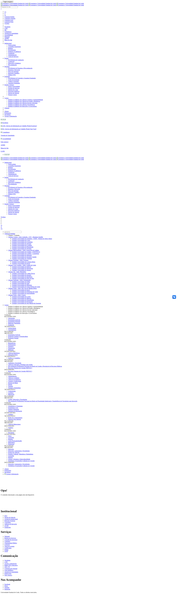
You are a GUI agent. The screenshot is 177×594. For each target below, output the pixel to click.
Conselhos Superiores (14, 46)
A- (5, 15)
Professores (7, 113)
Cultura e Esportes (13, 81)
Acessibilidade (8, 35)
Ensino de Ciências (13, 452)
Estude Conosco (9, 85)
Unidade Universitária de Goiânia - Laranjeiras (25, 253)
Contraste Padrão (9, 17)
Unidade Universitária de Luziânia (22, 245)
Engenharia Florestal (14, 321)
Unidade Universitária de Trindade (22, 258)
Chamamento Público (10, 543)
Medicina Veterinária (14, 323)
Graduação (11, 61)
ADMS (6, 38)
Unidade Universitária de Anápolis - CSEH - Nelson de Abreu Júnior (32, 238)
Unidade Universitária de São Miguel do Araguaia (26, 303)
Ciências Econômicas (14, 379)
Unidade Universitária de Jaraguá (21, 243)
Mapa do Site (8, 40)
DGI (5, 516)
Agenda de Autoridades (11, 33)
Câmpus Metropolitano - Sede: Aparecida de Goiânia (23, 250)
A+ (5, 12)
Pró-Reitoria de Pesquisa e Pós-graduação (20, 68)
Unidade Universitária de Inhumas (22, 255)
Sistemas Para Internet (14, 419)
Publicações (7, 573)
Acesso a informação (10, 563)
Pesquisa (6, 66)
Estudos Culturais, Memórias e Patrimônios (20, 454)
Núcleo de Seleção (13, 93)
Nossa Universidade (14, 86)
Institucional (8, 43)
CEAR (6, 525)
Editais (6, 549)
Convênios (7, 522)
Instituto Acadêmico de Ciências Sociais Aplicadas (22, 103)
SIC (5, 30)
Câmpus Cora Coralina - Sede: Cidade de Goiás (22, 265)
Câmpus (6, 108)
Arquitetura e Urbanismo (15, 406)
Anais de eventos (9, 546)
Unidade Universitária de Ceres (21, 240)
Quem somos (12, 45)
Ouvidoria (7, 27)
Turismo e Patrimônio (14, 388)
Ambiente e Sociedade (14, 363)
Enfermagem (12, 345)
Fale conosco (4, 142)
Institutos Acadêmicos (14, 51)
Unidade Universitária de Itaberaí (21, 267)
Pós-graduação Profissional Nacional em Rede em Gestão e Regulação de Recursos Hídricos (35, 366)
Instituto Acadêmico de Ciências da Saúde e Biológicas (24, 101)
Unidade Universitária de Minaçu (21, 298)
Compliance (7, 32)
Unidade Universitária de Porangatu (22, 301)
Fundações (7, 527)
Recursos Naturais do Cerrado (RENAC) (20, 368)
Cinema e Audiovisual (14, 381)
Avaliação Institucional (11, 519)
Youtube (6, 587)
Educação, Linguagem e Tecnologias (19, 451)
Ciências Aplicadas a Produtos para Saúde (20, 364)
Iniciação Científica (13, 73)
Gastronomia (12, 391)
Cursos (6, 98)
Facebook (7, 584)
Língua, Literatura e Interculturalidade (19, 459)
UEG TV (7, 567)
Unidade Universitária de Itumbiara (22, 277)
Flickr (6, 586)
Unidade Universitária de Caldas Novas (23, 273)
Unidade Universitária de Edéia (21, 282)
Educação (11, 449)
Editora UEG (12, 75)
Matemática (11, 442)
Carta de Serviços (13, 56)
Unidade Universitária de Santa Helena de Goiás (26, 287)
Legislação (11, 53)
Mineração (11, 394)
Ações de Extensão (13, 80)
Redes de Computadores (15, 417)
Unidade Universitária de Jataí (20, 283)
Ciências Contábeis (13, 378)
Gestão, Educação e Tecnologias (17, 399)
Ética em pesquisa (13, 71)
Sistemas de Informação (15, 411)
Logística (10, 393)
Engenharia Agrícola (14, 320)
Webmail (7, 36)
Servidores (7, 114)
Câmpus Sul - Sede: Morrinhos (17, 272)
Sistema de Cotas (13, 90)
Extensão (7, 76)
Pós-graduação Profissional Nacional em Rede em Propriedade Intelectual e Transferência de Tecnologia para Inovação (42, 401)
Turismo (10, 386)
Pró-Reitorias (12, 50)
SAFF (6, 551)
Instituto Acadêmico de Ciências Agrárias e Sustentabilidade (25, 99)
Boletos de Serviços (10, 538)
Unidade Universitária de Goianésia (22, 242)
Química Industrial (13, 409)
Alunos (6, 111)
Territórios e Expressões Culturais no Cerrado (21, 461)
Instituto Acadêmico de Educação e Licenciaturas (22, 106)
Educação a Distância (14, 63)
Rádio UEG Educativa (11, 565)
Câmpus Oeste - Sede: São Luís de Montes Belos (22, 288)
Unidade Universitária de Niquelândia (23, 300)
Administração (12, 55)
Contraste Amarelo (9, 18)
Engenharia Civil (13, 408)
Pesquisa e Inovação (14, 70)
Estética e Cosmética (14, 358)
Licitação (7, 544)
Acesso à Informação (10, 116)
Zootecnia (11, 325)
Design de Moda (13, 383)
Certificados (7, 548)
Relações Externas (9, 521)
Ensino (6, 58)
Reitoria (10, 48)
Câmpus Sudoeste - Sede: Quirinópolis (19, 280)
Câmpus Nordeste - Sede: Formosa (18, 260)
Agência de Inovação (10, 524)
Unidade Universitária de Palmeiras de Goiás (25, 291)
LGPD (3, 151)
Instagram (7, 589)
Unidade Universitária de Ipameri (21, 275)
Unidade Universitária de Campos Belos (23, 262)
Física (10, 436)
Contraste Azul (8, 20)
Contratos (7, 541)
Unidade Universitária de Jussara (21, 270)
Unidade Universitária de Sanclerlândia (23, 293)
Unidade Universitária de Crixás (21, 296)
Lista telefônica (8, 570)
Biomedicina (11, 343)
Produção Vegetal (13, 338)
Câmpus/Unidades (9, 233)
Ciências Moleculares (14, 424)
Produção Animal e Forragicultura (18, 336)
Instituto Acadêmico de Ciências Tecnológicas (21, 104)
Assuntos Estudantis (14, 83)
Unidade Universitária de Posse (21, 263)
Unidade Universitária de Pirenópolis (22, 247)
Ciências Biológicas (14, 353)
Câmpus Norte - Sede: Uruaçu (17, 295)
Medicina (11, 350)
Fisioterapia (11, 348)
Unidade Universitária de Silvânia (21, 248)
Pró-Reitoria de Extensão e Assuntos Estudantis (22, 78)
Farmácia (10, 346)
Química (10, 414)
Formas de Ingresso (13, 88)
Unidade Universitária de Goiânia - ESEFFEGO (26, 252)
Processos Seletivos (13, 91)
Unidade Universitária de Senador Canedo (24, 257)
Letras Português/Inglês (15, 441)
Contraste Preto (8, 22)
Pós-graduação (12, 65)
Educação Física (13, 354)
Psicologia (11, 432)
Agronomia (11, 318)
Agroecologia (12, 328)
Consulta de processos (10, 539)
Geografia (11, 437)
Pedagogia (11, 444)
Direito (10, 384)
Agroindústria (12, 330)
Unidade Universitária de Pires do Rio (23, 278)
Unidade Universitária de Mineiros (22, 285)
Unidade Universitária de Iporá (21, 290)
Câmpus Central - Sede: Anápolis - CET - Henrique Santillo (25, 237)
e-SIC (6, 28)
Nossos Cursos (12, 95)
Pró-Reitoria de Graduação (16, 60)
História (10, 439)
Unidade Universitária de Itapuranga (22, 268)
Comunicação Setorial (10, 568)
